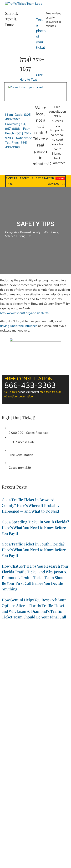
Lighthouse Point (11, 705)
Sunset (66, 741)
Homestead (8, 694)
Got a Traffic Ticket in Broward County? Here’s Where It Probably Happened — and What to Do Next (30, 505)
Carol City (31, 676)
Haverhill (19, 691)
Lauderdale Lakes (35, 702)
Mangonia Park (43, 705)
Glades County (9, 687)
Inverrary (42, 694)
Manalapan (28, 705)
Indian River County (26, 694)
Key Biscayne (21, 698)
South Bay (49, 738)
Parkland (17, 731)
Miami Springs (29, 712)
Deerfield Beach (15, 683)
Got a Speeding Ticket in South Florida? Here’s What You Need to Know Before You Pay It (35, 527)
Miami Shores (13, 712)
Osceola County (49, 723)
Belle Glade (41, 672)
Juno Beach (54, 694)
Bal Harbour (27, 672)
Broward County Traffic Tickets (39, 232)
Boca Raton (54, 672)
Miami (21, 709)
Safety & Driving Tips (18, 236)
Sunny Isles (46, 741)
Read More (35, 755)
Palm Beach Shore (51, 727)
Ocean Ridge (46, 720)
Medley (13, 709)
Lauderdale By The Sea (12, 702)
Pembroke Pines (49, 731)
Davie (3, 683)
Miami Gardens (48, 709)
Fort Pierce (64, 683)
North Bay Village (24, 716)
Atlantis (4, 672)
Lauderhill (51, 702)
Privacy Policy (14, 846)
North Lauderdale (44, 716)
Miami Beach (32, 709)
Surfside (4, 745)
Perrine (63, 731)
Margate (56, 705)
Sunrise (58, 741)
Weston (30, 749)
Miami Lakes (63, 709)
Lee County (64, 702)
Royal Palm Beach (32, 738)
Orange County (32, 723)
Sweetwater (17, 745)
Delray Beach (32, 683)
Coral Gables (39, 680)
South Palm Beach (10, 741)
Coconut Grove (62, 676)
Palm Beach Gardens (29, 727)
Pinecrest (8, 734)
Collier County (9, 680)
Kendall (9, 698)
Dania (66, 680)
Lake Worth (50, 698)
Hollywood (58, 691)
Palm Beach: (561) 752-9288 (18, 133)
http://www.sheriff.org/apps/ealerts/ (24, 313)
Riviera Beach (15, 738)
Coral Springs (54, 680)
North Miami (61, 716)
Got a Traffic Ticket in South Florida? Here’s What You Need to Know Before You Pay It (34, 549)
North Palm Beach (13, 720)
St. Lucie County (30, 741)
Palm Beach (10, 727)
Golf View (23, 687)
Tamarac (29, 745)
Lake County (35, 698)
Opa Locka (16, 723)
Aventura (14, 672)
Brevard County (16, 676)
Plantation (19, 734)
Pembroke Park (31, 731)
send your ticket (29, 392)
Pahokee (63, 723)
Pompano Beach (49, 734)
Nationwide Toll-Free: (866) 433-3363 (18, 142)
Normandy (7, 716)
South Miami (62, 738)
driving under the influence (18, 326)
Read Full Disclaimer (35, 836)
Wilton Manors (44, 749)
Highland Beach (42, 691)
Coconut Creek (45, 676)
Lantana (61, 698)
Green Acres (36, 687)
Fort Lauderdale (49, 683)
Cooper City (24, 680)
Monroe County (56, 712)
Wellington (52, 745)
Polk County (33, 734)
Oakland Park (31, 720)
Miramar (42, 712)
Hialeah (29, 691)
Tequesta (39, 745)
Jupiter (65, 694)
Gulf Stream (50, 687)
